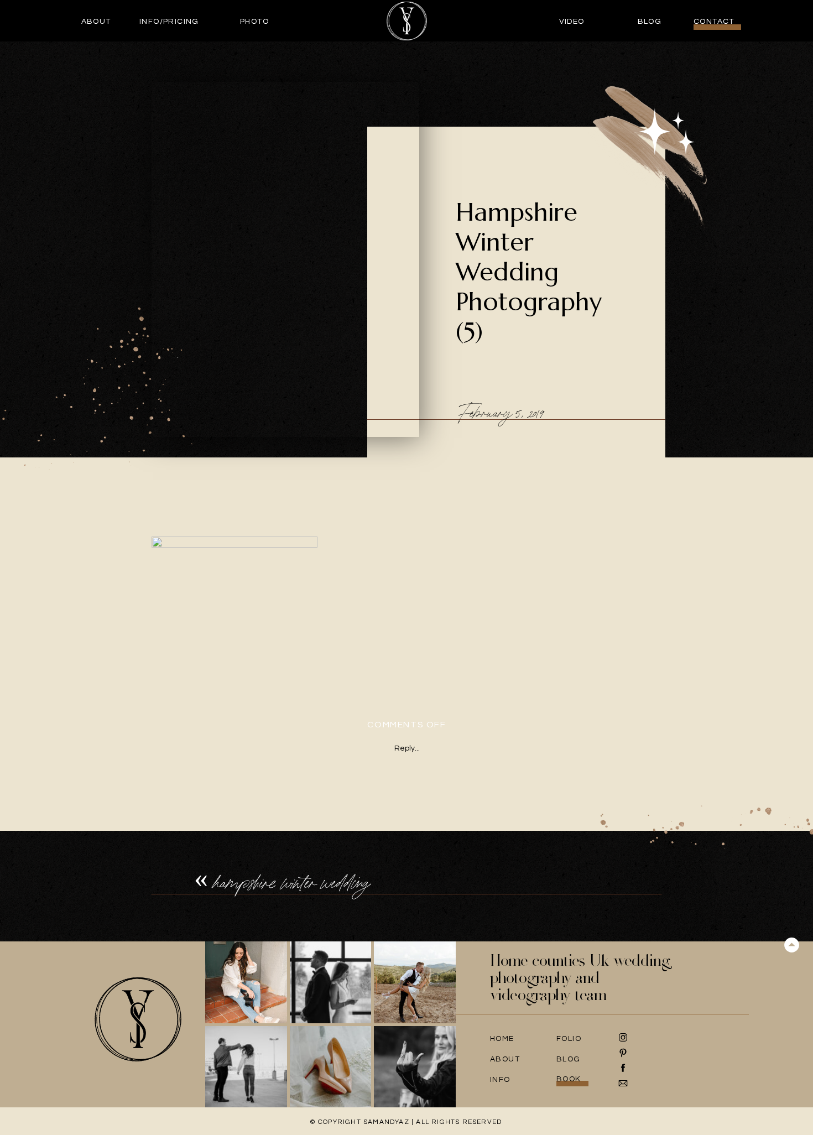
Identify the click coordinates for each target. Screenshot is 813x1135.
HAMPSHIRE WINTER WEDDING (291, 882)
